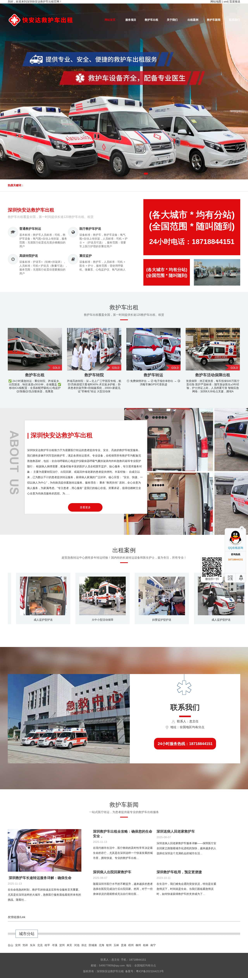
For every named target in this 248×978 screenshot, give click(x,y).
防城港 (93, 945)
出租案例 (193, 19)
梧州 (131, 945)
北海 (101, 945)
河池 (76, 945)
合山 (10, 945)
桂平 (47, 945)
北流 (40, 945)
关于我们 (172, 19)
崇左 (84, 945)
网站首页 (110, 19)
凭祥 (25, 945)
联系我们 (234, 19)
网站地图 (215, 1)
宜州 (18, 945)
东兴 (32, 945)
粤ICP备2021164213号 (150, 971)
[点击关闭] (241, 528)
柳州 (138, 945)
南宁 (153, 945)
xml (226, 1)
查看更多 (85, 507)
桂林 (145, 945)
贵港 (123, 945)
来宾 (69, 945)
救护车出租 (151, 19)
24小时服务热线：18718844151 (185, 744)
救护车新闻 (213, 19)
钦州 (109, 945)
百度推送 (234, 1)
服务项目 (130, 19)
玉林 (116, 945)
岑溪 (54, 945)
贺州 (62, 945)
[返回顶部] (241, 577)
